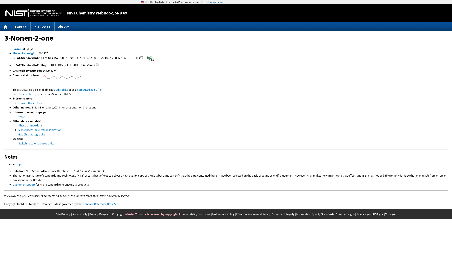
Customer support (24, 184)
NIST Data (41, 27)
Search (19, 27)
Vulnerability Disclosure (196, 214)
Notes (22, 116)
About (62, 27)
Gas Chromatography (31, 134)
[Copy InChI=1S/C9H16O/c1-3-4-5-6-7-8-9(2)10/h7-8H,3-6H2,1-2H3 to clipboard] (141, 58)
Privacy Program (99, 214)
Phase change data (30, 125)
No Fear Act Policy (223, 214)
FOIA (239, 214)
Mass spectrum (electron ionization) (40, 130)
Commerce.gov (345, 214)
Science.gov (363, 214)
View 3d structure (23, 94)
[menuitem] (5, 26)
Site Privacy (63, 214)
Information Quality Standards (315, 214)
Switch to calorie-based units (36, 143)
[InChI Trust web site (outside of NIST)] (150, 61)
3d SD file (96, 90)
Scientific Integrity (283, 214)
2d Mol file (62, 90)
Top (19, 164)
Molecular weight (24, 53)
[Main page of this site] (5, 26)
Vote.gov (390, 214)
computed (83, 90)
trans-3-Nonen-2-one (31, 103)
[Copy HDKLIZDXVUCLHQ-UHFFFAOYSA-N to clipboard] (97, 65)
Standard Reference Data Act (100, 204)
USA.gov (378, 214)
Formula (18, 49)
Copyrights (119, 214)
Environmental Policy (257, 214)
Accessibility (80, 214)
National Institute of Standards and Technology (33, 13)
